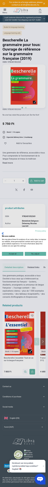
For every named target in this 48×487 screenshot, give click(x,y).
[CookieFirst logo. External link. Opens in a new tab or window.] (3, 233)
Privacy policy (40, 231)
